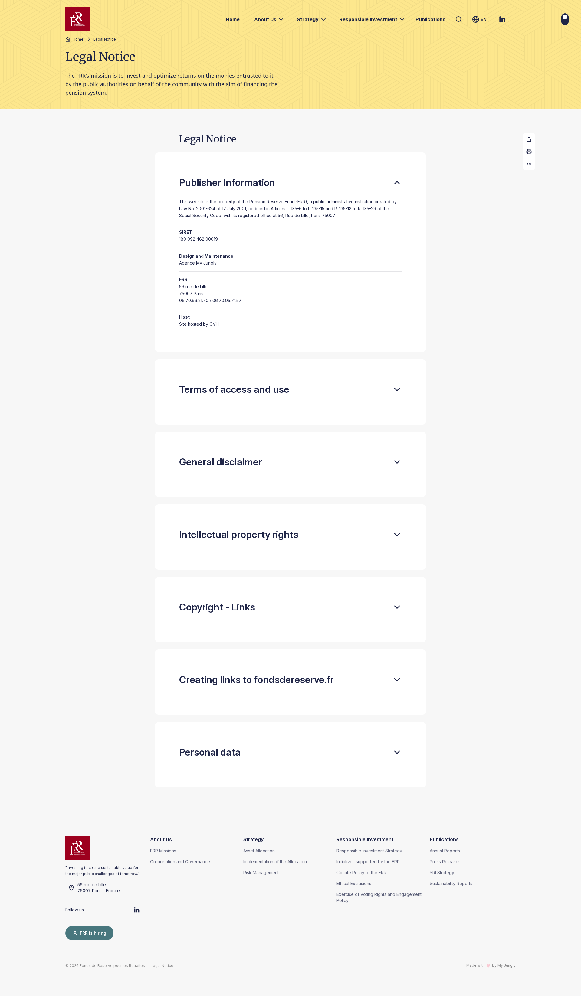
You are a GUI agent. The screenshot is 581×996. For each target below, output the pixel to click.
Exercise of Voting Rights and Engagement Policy (379, 897)
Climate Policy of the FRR (361, 872)
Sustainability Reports (451, 883)
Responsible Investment (368, 19)
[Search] (459, 19)
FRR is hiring (93, 933)
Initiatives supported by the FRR (368, 861)
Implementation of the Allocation (275, 861)
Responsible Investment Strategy (369, 850)
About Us (265, 19)
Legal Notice (162, 965)
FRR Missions (163, 850)
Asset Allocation (259, 850)
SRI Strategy (442, 872)
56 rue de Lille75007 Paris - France (98, 887)
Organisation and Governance (180, 861)
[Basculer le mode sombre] (565, 19)
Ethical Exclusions (353, 883)
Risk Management (261, 872)
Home (233, 19)
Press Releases (445, 861)
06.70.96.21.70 (193, 300)
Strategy (308, 19)
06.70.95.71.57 (226, 300)
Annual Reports (445, 850)
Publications (430, 19)
